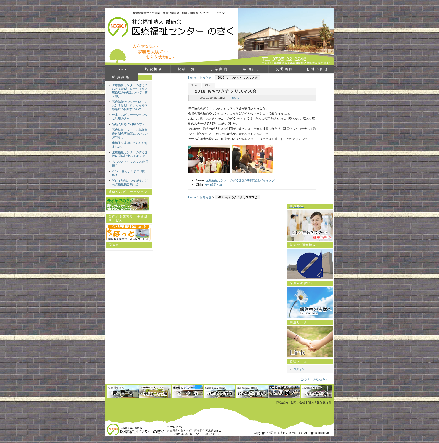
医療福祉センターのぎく (219, 36)
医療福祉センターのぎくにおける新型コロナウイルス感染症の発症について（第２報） (130, 90)
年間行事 (252, 69)
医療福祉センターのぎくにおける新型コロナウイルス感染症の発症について (130, 105)
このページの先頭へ (313, 379)
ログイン (299, 369)
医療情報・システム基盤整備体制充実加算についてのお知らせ (130, 133)
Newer (195, 85)
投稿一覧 (186, 69)
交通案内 (285, 69)
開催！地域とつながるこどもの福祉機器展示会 (130, 182)
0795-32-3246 (183, 433)
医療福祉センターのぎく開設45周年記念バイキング (130, 154)
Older (208, 85)
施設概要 (154, 69)
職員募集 (121, 77)
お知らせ (205, 77)
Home (121, 69)
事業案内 (219, 69)
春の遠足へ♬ (214, 184)
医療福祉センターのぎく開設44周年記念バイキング (240, 180)
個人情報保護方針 (320, 402)
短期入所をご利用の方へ (128, 124)
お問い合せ (317, 69)
